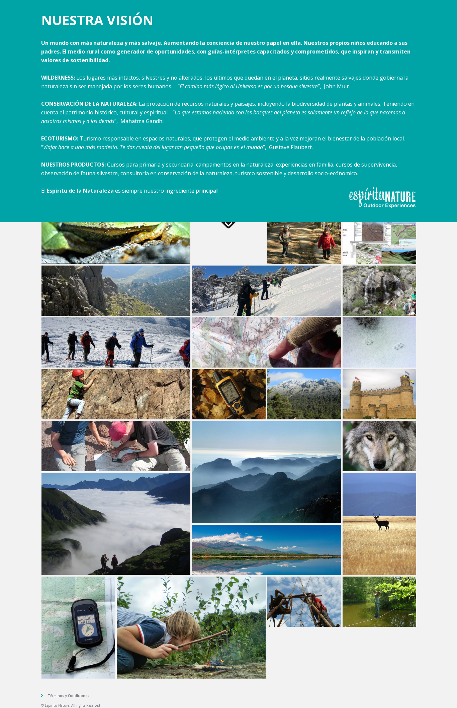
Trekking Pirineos (115, 524)
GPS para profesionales (379, 239)
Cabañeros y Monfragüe (379, 524)
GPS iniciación (229, 394)
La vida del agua (379, 291)
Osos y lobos (379, 446)
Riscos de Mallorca (266, 472)
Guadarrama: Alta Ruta (304, 394)
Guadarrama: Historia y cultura (379, 394)
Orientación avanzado (115, 446)
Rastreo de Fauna (379, 342)
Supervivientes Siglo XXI (191, 628)
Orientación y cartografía (266, 342)
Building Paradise (304, 602)
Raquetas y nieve (266, 291)
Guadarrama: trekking (115, 291)
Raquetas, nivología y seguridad (115, 342)
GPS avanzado (78, 628)
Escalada (115, 394)
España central (266, 550)
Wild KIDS (379, 602)
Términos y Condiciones (68, 695)
